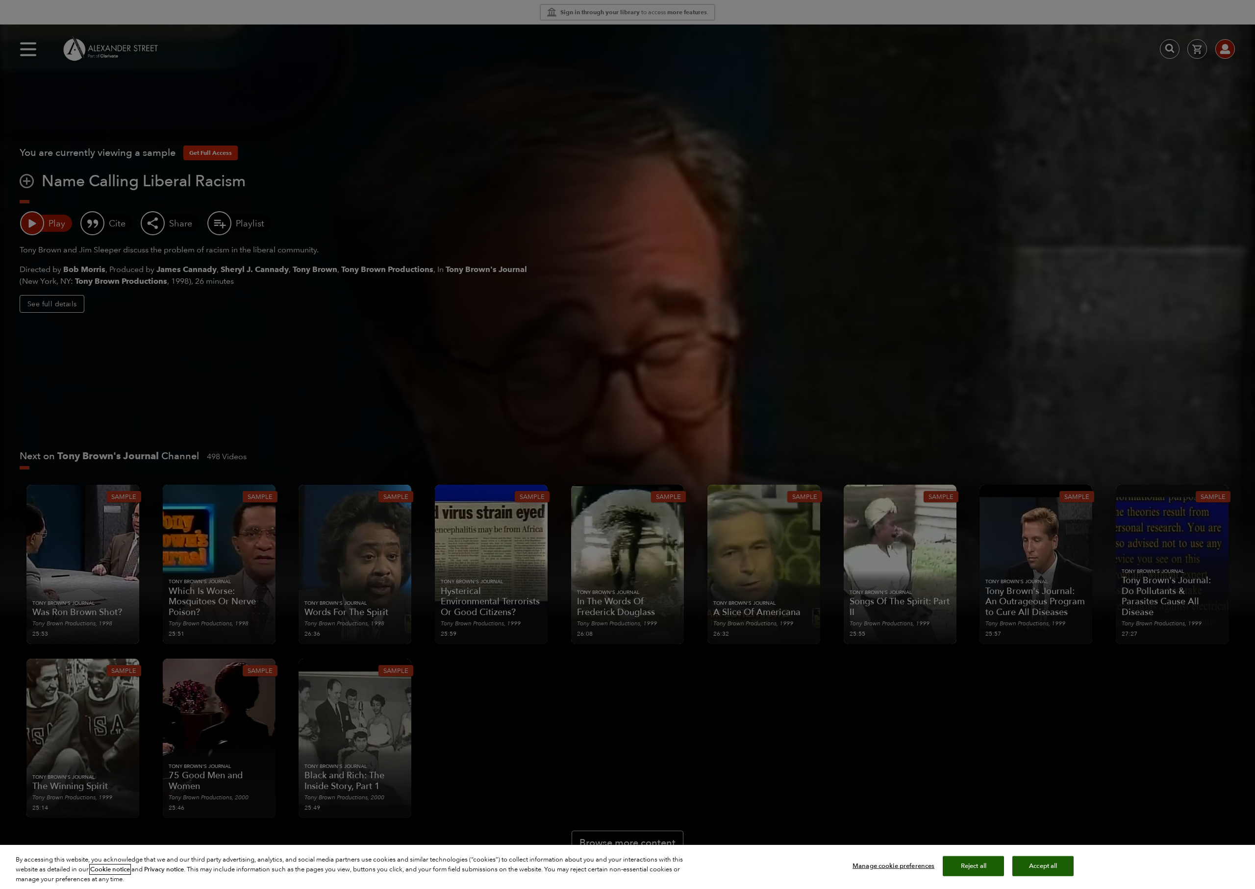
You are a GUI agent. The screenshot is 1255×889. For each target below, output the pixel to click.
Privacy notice (164, 869)
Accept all (1043, 866)
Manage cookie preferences (893, 866)
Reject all (973, 866)
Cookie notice (110, 869)
